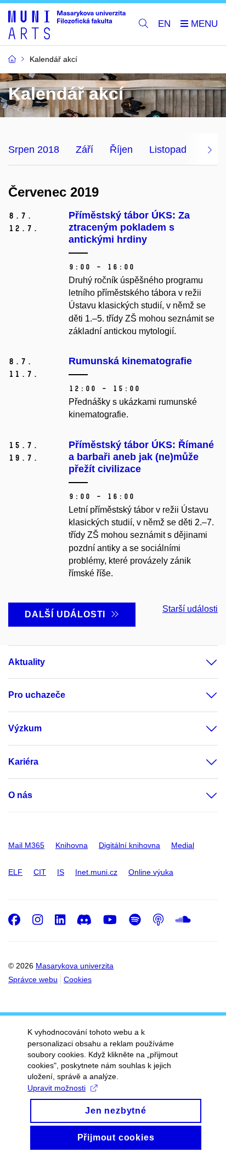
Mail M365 (26, 845)
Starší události (190, 609)
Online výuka (150, 872)
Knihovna (71, 845)
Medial (182, 845)
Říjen (121, 149)
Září (84, 149)
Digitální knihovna (129, 845)
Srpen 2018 (33, 149)
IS (60, 872)
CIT (39, 872)
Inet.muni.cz (96, 872)
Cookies (78, 979)
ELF (15, 872)
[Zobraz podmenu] (200, 662)
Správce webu (33, 979)
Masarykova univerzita (75, 965)
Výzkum (25, 728)
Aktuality (26, 662)
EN (164, 24)
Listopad (168, 149)
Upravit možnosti (56, 1088)
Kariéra (23, 761)
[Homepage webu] (67, 24)
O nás (20, 795)
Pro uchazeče (36, 695)
